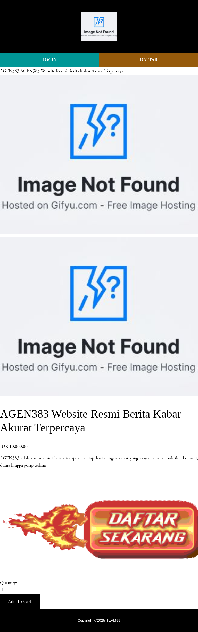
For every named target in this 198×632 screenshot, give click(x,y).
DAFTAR (149, 60)
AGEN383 (9, 71)
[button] (20, 601)
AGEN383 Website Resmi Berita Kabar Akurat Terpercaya (71, 71)
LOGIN (49, 60)
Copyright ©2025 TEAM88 (99, 620)
